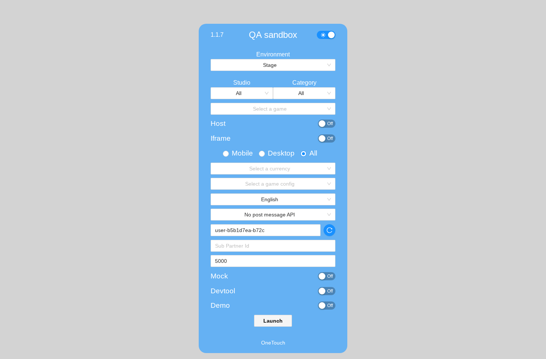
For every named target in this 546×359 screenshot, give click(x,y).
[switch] (326, 35)
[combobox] (270, 65)
